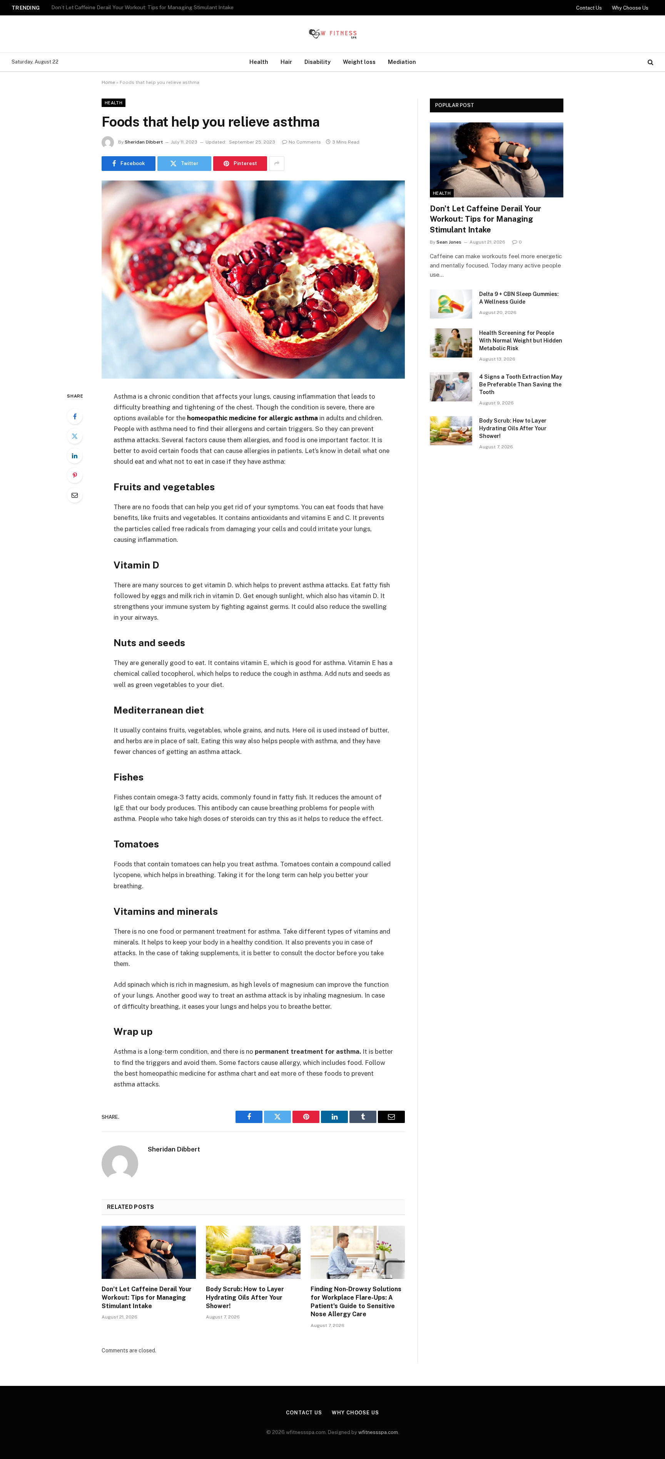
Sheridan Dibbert (144, 142)
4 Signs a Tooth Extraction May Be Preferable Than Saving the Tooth (520, 384)
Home (108, 82)
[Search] (649, 62)
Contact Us (589, 8)
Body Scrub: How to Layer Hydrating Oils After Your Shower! (245, 1297)
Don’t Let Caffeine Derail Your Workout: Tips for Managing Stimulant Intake (147, 1297)
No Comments (305, 142)
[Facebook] (74, 416)
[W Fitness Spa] (332, 33)
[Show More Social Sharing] (276, 163)
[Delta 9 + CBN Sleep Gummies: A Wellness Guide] (451, 304)
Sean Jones (448, 242)
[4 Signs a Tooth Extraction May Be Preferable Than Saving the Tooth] (451, 386)
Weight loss (359, 61)
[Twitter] (74, 436)
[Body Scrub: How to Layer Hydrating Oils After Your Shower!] (253, 1252)
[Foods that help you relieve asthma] (253, 279)
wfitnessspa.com (378, 1432)
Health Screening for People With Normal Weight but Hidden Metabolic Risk (520, 340)
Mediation (402, 61)
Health (258, 61)
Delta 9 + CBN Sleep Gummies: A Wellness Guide (110, 7)
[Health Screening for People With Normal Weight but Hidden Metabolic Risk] (451, 343)
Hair (286, 61)
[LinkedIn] (74, 455)
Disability (317, 61)
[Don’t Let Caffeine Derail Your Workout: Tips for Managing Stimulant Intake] (149, 1252)
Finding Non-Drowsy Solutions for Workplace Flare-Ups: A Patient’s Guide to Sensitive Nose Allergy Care (356, 1301)
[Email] (74, 495)
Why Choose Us (630, 8)
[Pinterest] (74, 475)
